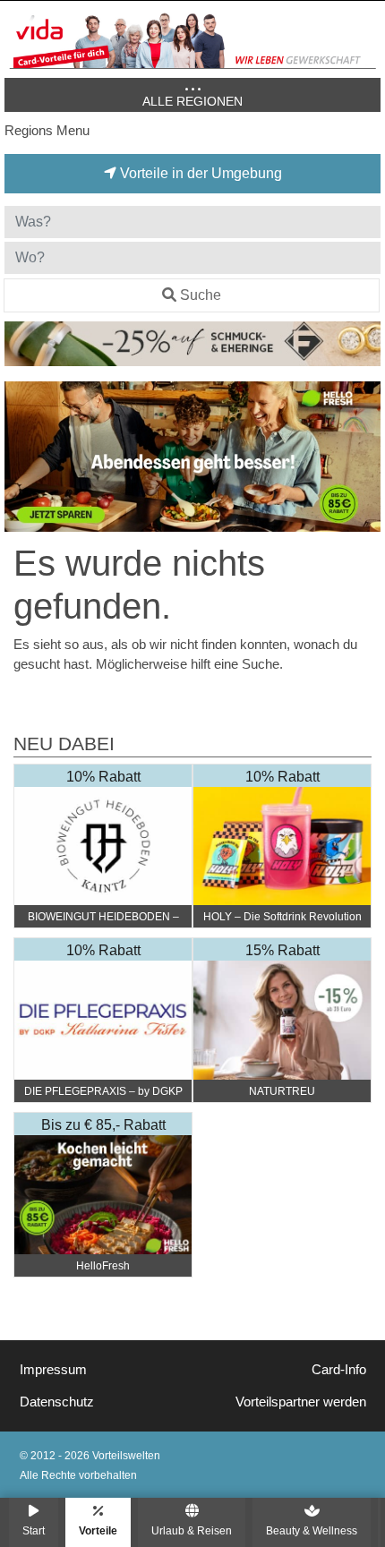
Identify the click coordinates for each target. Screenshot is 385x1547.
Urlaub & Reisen (191, 1530)
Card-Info (339, 1370)
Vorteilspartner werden (300, 1402)
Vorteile (98, 1530)
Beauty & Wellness (311, 1530)
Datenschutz (57, 1402)
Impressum (53, 1370)
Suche (200, 295)
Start (33, 1530)
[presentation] (21, 456)
